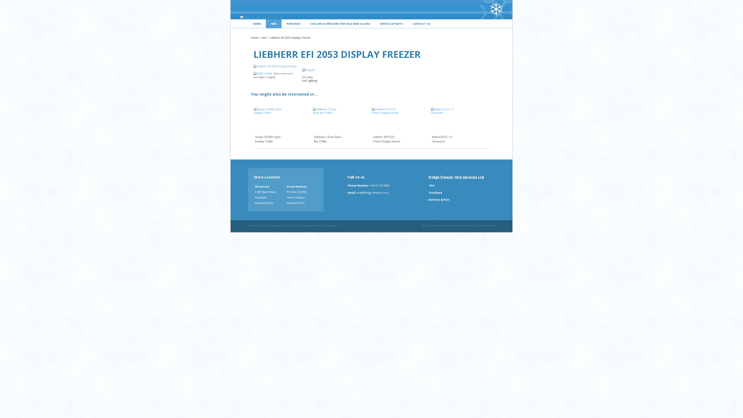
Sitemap (276, 225)
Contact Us (422, 24)
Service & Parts (391, 24)
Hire (274, 24)
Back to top (263, 225)
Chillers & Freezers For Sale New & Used (340, 24)
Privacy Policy (290, 225)
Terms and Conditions (311, 225)
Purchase (293, 24)
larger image (264, 73)
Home (257, 24)
